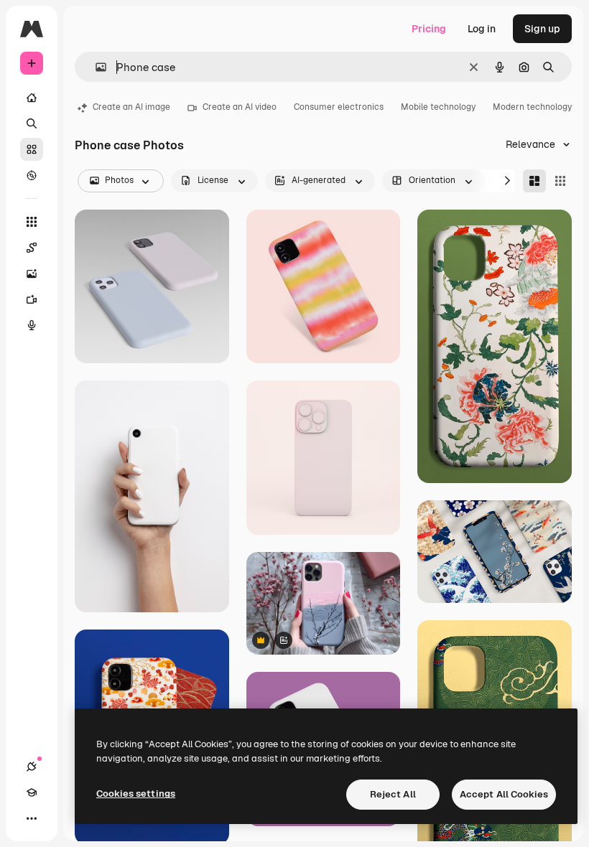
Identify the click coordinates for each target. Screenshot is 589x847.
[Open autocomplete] (95, 67)
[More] (31, 818)
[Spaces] (31, 247)
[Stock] (31, 149)
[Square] (560, 180)
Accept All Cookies (504, 794)
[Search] (31, 123)
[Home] (31, 97)
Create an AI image (131, 107)
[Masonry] (534, 180)
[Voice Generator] (31, 325)
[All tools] (31, 221)
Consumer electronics (339, 107)
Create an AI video (240, 107)
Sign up (542, 28)
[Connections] (31, 766)
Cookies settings (135, 793)
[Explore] (31, 175)
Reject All (393, 794)
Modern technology (532, 107)
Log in (482, 28)
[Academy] (31, 792)
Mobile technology (438, 107)
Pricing (429, 28)
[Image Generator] (31, 273)
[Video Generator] (31, 299)
